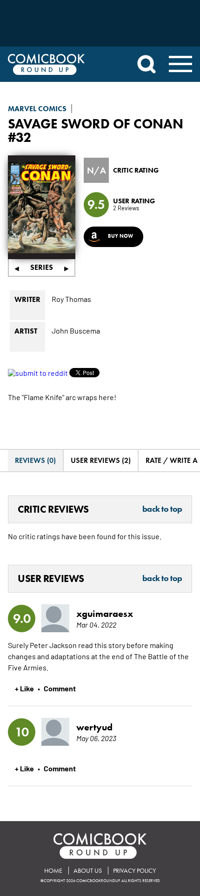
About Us (87, 871)
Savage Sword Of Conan (95, 123)
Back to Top (162, 509)
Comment (60, 688)
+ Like (24, 688)
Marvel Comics (37, 108)
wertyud (94, 727)
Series (41, 267)
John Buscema (76, 330)
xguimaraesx (104, 613)
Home (53, 871)
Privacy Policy (134, 871)
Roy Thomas (71, 298)
